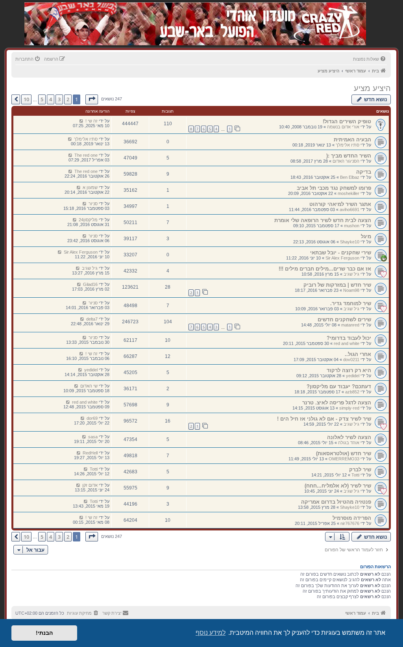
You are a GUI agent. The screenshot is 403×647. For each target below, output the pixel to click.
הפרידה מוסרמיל (352, 518)
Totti (355, 475)
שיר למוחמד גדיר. (350, 303)
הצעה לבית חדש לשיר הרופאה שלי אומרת (322, 220)
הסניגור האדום (346, 161)
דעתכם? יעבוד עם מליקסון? (339, 386)
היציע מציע (372, 88)
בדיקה (363, 172)
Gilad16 (90, 284)
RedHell (90, 452)
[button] (91, 99)
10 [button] (26, 99)
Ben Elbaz (349, 177)
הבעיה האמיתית (352, 140)
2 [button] (68, 99)
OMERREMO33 (344, 458)
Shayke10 (349, 241)
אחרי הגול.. (358, 354)
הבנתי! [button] (44, 633)
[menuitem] (370, 59)
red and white (346, 343)
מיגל (366, 236)
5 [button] (42, 99)
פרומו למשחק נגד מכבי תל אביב (334, 188)
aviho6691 (349, 209)
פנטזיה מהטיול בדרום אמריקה (336, 502)
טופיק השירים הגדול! (347, 121)
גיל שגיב (351, 274)
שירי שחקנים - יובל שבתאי (340, 253)
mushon (351, 225)
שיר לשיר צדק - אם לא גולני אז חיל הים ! (324, 419)
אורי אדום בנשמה (343, 126)
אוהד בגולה (348, 442)
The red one (86, 155)
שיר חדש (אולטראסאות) (343, 453)
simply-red (349, 408)
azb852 (352, 391)
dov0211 (351, 359)
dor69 (92, 418)
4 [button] (50, 99)
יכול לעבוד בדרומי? (349, 338)
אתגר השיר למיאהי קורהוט (340, 204)
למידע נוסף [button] (211, 632)
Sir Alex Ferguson (342, 258)
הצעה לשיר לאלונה (349, 437)
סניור (93, 203)
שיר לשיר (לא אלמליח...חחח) (338, 486)
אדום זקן (90, 485)
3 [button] (59, 99)
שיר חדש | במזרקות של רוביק (337, 285)
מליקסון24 (88, 219)
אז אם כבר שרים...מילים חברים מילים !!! (325, 269)
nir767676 (349, 523)
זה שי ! (91, 121)
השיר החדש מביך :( (348, 156)
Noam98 (351, 290)
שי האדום (89, 386)
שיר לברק (360, 470)
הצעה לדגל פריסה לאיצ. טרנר (336, 403)
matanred (350, 325)
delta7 (92, 319)
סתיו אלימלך (347, 145)
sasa (93, 436)
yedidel (352, 375)
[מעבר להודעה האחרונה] (81, 121)
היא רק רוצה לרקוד (349, 370)
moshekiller (348, 193)
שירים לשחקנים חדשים (344, 320)
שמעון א (90, 187)
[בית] (324, 15)
